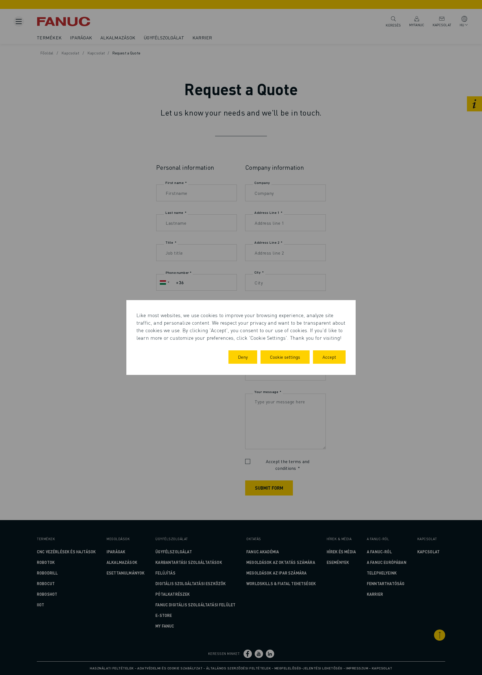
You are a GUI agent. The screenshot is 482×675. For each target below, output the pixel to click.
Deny (243, 357)
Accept (329, 357)
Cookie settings (285, 357)
